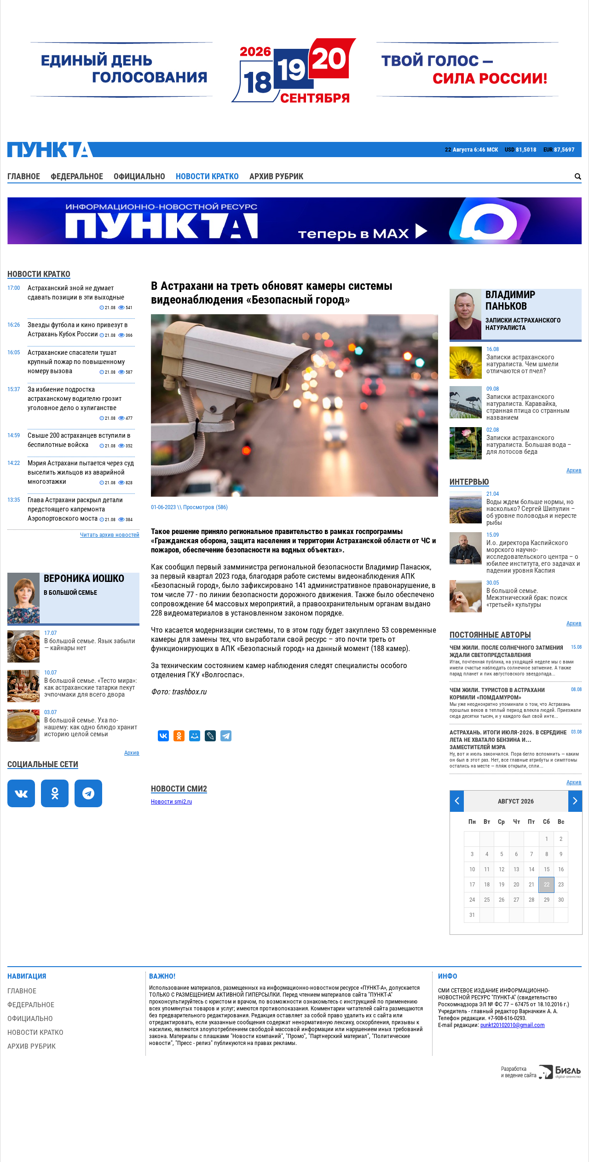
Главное (23, 176)
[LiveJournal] (210, 735)
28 (531, 899)
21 (531, 884)
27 (516, 899)
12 (501, 869)
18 (487, 884)
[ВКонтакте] (163, 735)
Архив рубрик (276, 176)
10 (472, 869)
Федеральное (77, 176)
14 (531, 869)
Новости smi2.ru (171, 801)
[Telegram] (225, 735)
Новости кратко (207, 176)
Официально (139, 176)
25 (487, 899)
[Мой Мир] (194, 735)
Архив (131, 752)
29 (546, 899)
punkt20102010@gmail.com (512, 1024)
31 (472, 914)
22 (546, 884)
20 (516, 884)
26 (501, 899)
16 (561, 869)
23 (561, 884)
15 (546, 869)
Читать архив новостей (109, 534)
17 (472, 884)
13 (516, 869)
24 (472, 899)
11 (487, 869)
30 (561, 899)
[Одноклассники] (179, 735)
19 (501, 884)
